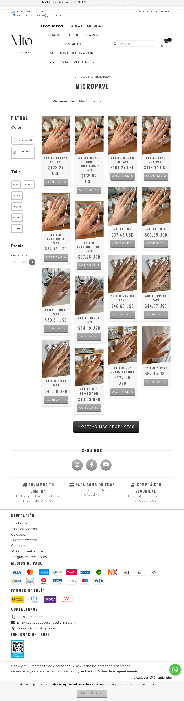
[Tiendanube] (153, 678)
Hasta (23, 255)
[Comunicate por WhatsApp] (175, 669)
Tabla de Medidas (86, 26)
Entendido (92, 693)
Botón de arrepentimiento (118, 671)
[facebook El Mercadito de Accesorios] (91, 465)
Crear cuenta (144, 11)
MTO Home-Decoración (72, 53)
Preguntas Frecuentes (72, 62)
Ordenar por (63, 101)
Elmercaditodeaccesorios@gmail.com (36, 15)
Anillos (87, 77)
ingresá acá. (84, 671)
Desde (14, 255)
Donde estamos (84, 35)
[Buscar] (114, 43)
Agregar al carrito (57, 181)
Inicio (76, 77)
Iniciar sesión (164, 11)
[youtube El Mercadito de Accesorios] (106, 465)
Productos (51, 26)
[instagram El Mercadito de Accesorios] (77, 465)
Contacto (72, 44)
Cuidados (53, 35)
